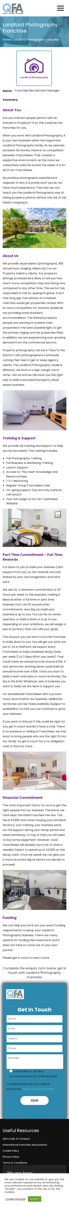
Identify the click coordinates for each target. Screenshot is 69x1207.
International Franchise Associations (25, 1145)
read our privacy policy (38, 1089)
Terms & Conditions (15, 1163)
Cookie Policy (11, 1151)
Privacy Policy (11, 1157)
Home (7, 40)
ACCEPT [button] (34, 1199)
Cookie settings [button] (15, 1199)
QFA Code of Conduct (16, 1139)
